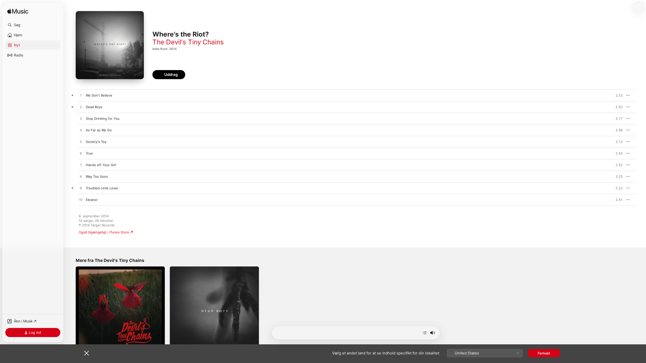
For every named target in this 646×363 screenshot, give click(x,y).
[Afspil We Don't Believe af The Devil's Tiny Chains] (81, 95)
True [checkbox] (89, 153)
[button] (33, 25)
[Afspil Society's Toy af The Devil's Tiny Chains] (81, 142)
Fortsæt (544, 353)
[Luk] (86, 353)
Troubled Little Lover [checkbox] (102, 188)
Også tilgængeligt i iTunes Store (104, 232)
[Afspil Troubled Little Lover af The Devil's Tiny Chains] (81, 188)
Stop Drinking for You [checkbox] (103, 118)
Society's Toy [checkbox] (96, 142)
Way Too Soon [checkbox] (97, 176)
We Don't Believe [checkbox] (99, 95)
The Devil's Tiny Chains (188, 42)
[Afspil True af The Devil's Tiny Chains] (81, 153)
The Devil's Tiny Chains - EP (98, 268)
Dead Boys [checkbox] (94, 107)
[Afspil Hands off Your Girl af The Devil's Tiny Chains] (81, 165)
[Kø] (425, 332)
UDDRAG (617, 95)
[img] (17, 11)
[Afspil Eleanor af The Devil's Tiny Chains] (81, 200)
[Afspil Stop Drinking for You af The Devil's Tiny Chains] (81, 118)
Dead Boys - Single (185, 268)
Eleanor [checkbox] (92, 200)
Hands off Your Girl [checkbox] (101, 165)
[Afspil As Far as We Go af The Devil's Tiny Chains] (81, 130)
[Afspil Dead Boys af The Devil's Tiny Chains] (81, 107)
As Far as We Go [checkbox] (99, 130)
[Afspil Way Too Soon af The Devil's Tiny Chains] (81, 176)
